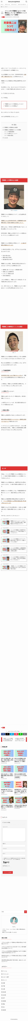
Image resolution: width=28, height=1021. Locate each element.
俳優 (4, 983)
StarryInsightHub (14, 1)
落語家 (4, 1010)
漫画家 (4, 1001)
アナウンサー (6, 974)
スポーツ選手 (6, 977)
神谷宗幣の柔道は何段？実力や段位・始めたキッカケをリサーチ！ (14, 961)
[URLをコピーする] (25, 734)
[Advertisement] (14, 49)
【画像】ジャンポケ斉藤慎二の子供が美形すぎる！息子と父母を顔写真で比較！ (18, 567)
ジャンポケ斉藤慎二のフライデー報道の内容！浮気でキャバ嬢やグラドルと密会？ (18, 540)
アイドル (5, 971)
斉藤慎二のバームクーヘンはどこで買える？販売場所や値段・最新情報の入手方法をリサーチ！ (18, 522)
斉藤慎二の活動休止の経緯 (11, 127)
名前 (4, 843)
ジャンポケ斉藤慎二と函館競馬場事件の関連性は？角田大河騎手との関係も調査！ (18, 549)
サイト (4, 853)
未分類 (4, 995)
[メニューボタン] (1, 1)
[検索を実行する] (25, 911)
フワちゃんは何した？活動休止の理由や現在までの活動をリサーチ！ (14, 943)
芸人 (3, 727)
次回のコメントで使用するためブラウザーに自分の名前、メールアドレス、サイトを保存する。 (14, 859)
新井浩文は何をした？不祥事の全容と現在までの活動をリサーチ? (14, 956)
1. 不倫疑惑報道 (10, 131)
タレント (5, 980)
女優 (4, 989)
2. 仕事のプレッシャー (12, 133)
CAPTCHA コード (6, 865)
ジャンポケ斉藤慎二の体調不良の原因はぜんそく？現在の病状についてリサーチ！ (18, 531)
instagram (15, 210)
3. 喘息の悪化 (10, 135)
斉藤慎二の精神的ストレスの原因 (12, 129)
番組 (4, 1004)
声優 (4, 986)
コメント (5, 826)
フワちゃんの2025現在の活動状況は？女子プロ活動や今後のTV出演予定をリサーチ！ (14, 952)
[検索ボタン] (26, 1)
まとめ (6, 137)
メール (4, 848)
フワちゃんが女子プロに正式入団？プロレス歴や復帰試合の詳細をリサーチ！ (14, 947)
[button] (3, 734)
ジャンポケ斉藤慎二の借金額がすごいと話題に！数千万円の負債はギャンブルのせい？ (18, 558)
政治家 (4, 992)
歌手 (4, 998)
